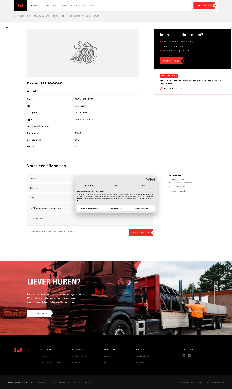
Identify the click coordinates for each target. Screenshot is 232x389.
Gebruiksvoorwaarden (200, 382)
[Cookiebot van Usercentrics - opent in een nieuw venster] (147, 179)
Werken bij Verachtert (147, 356)
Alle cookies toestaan (142, 208)
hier (78, 201)
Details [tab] (116, 185)
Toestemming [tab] (88, 185)
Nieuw (107, 356)
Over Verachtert (48, 356)
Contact (140, 362)
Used (106, 362)
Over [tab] (143, 185)
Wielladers (77, 362)
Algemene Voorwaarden (54, 231)
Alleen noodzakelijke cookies (90, 208)
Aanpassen (115, 208)
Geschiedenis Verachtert (52, 362)
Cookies (184, 382)
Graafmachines (79, 356)
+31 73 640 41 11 (173, 88)
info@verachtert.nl (177, 191)
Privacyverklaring (219, 382)
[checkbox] (51, 231)
